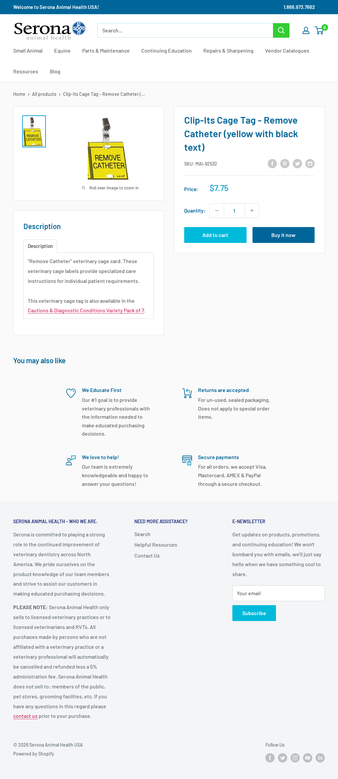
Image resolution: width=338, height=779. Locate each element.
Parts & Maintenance (106, 50)
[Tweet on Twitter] (297, 163)
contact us (25, 716)
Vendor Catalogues (287, 50)
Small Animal (28, 50)
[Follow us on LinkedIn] (320, 757)
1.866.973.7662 (299, 7)
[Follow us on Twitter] (282, 757)
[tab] (40, 246)
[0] (319, 30)
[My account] (306, 30)
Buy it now (283, 235)
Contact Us (147, 555)
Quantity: (195, 210)
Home (19, 94)
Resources (25, 71)
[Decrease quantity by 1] (217, 210)
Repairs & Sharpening (228, 50)
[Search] (281, 30)
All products (44, 94)
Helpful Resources (155, 544)
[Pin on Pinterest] (284, 163)
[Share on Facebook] (272, 163)
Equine (62, 50)
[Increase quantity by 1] (252, 210)
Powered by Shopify (33, 754)
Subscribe (254, 613)
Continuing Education (166, 50)
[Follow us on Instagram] (295, 757)
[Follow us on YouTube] (307, 757)
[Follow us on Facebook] (270, 757)
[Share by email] (310, 163)
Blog (55, 71)
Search (142, 534)
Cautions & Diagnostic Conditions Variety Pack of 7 (86, 310)
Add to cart (215, 235)
